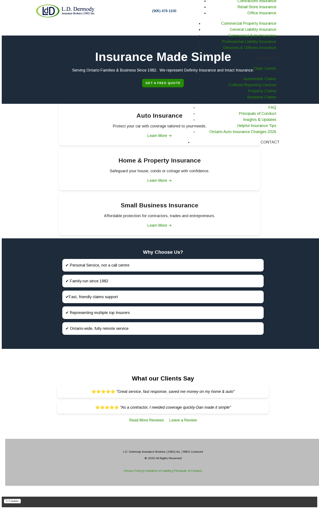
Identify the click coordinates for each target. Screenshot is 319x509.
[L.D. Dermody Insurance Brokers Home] (66, 11)
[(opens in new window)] (12, 502)
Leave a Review (183, 420)
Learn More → (159, 180)
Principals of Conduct (187, 470)
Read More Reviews (147, 420)
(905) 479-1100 (164, 11)
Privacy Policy (133, 470)
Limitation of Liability (159, 470)
